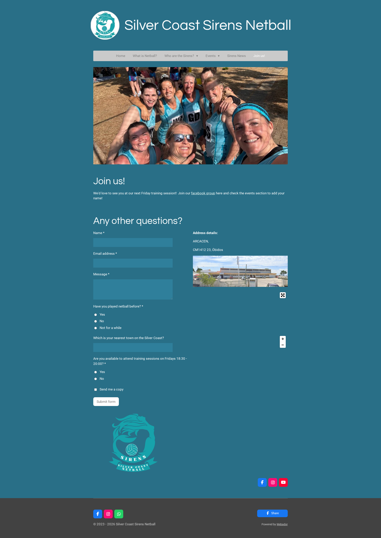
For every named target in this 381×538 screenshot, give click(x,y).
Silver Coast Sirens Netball (207, 25)
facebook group (203, 193)
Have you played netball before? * (118, 306)
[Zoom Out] (283, 345)
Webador (282, 524)
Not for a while (110, 328)
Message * (101, 274)
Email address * (105, 254)
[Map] (240, 320)
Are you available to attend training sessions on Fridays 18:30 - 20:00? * (140, 361)
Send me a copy (111, 389)
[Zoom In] (283, 339)
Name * (98, 233)
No (102, 321)
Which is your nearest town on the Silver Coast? (128, 338)
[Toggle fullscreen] (283, 295)
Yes (102, 314)
